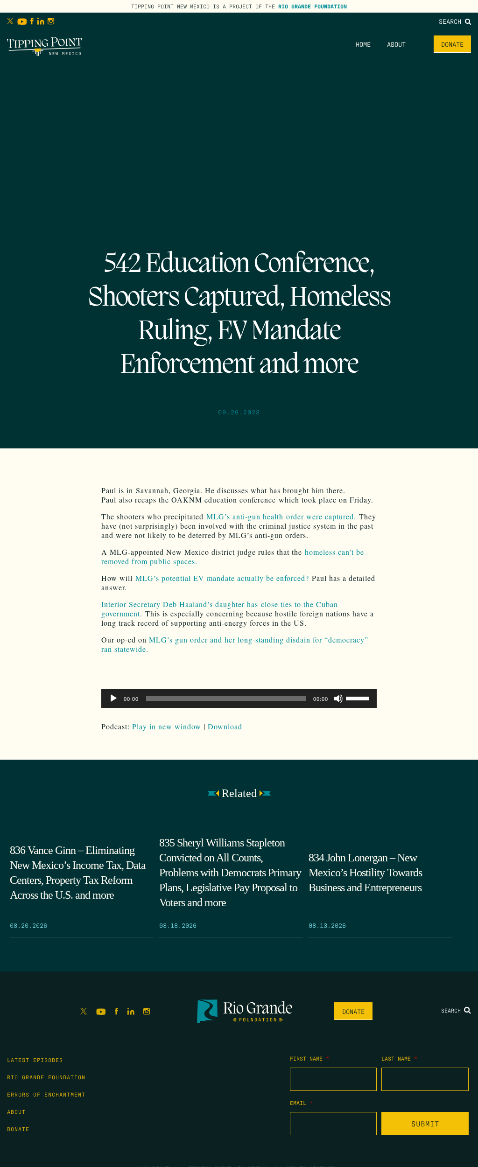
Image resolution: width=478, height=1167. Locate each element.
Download (225, 726)
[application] (239, 698)
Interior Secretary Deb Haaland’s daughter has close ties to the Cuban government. (219, 608)
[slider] (359, 697)
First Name (309, 1058)
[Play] (113, 698)
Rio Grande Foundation (312, 6)
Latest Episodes (35, 1059)
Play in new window (166, 726)
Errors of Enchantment (46, 1094)
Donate (452, 44)
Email (301, 1102)
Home (363, 44)
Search (452, 21)
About (396, 44)
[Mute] (338, 698)
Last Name (399, 1058)
